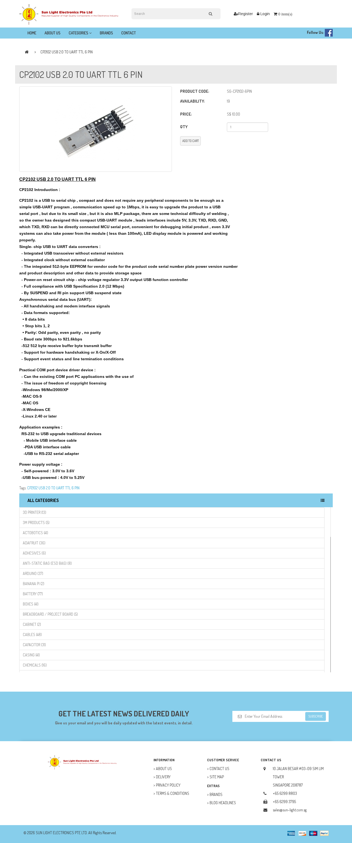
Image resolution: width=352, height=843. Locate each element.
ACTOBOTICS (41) (35, 532)
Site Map (217, 776)
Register (245, 14)
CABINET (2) (32, 624)
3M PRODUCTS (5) (36, 522)
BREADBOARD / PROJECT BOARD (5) (50, 614)
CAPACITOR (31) (34, 644)
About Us (53, 33)
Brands (106, 33)
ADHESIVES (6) (34, 553)
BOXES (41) (30, 604)
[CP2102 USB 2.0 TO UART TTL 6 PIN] (95, 129)
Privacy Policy (168, 785)
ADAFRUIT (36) (34, 543)
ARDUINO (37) (33, 573)
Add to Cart (190, 141)
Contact (128, 33)
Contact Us (219, 768)
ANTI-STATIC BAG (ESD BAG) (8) (47, 563)
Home (32, 33)
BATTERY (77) (33, 593)
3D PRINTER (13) (34, 512)
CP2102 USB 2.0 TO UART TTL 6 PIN (66, 52)
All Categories (43, 500)
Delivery (163, 776)
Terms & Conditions (172, 793)
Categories (79, 33)
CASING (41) (31, 655)
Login (264, 14)
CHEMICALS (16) (35, 665)
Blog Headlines (223, 802)
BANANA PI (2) (33, 583)
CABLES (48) (32, 634)
